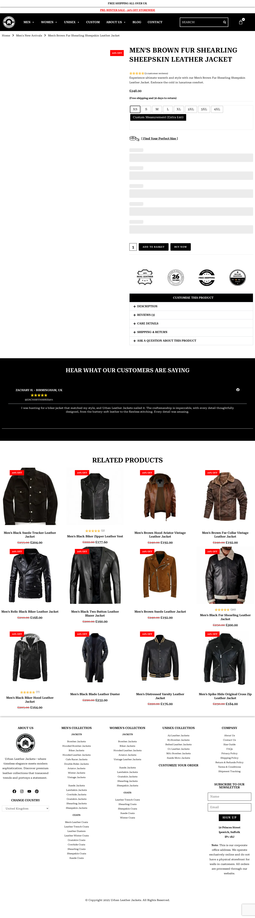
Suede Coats (76, 858)
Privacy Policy (229, 753)
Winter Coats (127, 817)
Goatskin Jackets (76, 799)
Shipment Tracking (229, 771)
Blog (137, 22)
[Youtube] (29, 791)
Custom (93, 22)
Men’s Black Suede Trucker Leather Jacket (30, 534)
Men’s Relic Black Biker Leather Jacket (29, 611)
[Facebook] (14, 791)
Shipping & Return (152, 332)
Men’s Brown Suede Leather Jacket (160, 611)
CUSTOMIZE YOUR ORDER (178, 765)
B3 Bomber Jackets (178, 740)
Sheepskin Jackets (76, 808)
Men (27, 22)
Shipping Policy (229, 758)
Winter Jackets (76, 773)
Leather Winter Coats (76, 835)
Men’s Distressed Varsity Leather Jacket (160, 696)
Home (6, 35)
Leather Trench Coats (76, 826)
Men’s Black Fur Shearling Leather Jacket (225, 617)
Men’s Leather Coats (76, 822)
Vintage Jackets (76, 777)
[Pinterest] (37, 791)
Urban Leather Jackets (126, 900)
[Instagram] (22, 791)
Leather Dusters (76, 831)
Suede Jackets (76, 785)
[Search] (224, 22)
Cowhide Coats (76, 844)
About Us (114, 22)
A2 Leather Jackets (178, 735)
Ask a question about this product (166, 340)
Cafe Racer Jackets (76, 759)
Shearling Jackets (76, 803)
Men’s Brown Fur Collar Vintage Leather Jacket (225, 534)
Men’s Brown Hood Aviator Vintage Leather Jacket (160, 534)
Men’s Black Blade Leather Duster (95, 694)
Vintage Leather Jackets (127, 759)
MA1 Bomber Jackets (178, 753)
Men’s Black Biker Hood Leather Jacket (30, 699)
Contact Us (229, 740)
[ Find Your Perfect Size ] (160, 138)
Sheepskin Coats (76, 853)
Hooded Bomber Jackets (76, 746)
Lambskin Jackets (76, 790)
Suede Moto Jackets (178, 758)
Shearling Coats (76, 849)
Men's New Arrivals (29, 35)
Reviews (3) (146, 315)
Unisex (70, 22)
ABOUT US (25, 728)
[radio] (135, 109)
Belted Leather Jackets (178, 744)
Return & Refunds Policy (229, 762)
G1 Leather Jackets (178, 749)
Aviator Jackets (76, 768)
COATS (76, 815)
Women (47, 22)
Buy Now (180, 247)
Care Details (147, 323)
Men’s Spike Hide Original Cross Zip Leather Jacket (225, 696)
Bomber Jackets (76, 741)
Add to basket (154, 247)
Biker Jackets (76, 750)
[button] (191, 298)
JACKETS (76, 734)
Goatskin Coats (76, 840)
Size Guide (229, 744)
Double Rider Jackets (76, 764)
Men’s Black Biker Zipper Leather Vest (95, 536)
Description (147, 306)
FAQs (229, 749)
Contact (155, 22)
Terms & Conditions (229, 767)
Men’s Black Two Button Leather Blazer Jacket (95, 613)
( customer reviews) (156, 73)
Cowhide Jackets (76, 794)
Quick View (30, 522)
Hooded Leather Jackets (77, 755)
